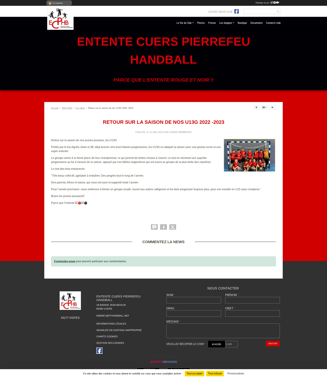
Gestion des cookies (110, 343)
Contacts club (273, 23)
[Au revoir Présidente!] (256, 107)
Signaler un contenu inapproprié (119, 330)
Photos (201, 23)
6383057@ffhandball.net (112, 315)
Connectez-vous (64, 261)
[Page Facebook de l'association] (236, 11)
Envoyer (272, 343)
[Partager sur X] (172, 227)
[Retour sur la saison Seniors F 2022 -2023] (272, 107)
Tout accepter (194, 373)
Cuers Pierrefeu (180, 132)
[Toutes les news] (264, 107)
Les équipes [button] (225, 23)
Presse (212, 23)
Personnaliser (235, 373)
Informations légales (111, 323)
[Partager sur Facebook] (163, 227)
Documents (256, 23)
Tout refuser (215, 373)
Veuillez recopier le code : (186, 344)
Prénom (232, 295)
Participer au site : (263, 3)
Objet (230, 308)
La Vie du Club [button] (184, 23)
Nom (170, 295)
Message (173, 321)
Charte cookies (107, 336)
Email (171, 308)
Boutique (242, 23)
